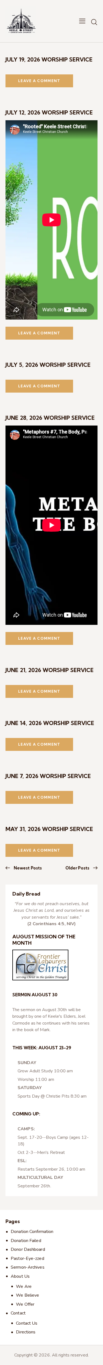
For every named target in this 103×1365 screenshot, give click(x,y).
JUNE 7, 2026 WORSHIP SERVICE (48, 776)
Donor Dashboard (28, 1249)
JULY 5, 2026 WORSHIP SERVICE (48, 364)
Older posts (77, 868)
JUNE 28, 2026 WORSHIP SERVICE (50, 417)
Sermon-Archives (27, 1267)
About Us (20, 1276)
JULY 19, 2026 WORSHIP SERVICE (49, 59)
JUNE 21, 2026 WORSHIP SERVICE (49, 670)
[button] (82, 21)
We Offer (25, 1304)
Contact (18, 1313)
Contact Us (26, 1323)
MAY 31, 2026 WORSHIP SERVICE (49, 829)
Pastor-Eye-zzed (27, 1258)
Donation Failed (26, 1241)
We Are (24, 1286)
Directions (25, 1332)
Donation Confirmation (32, 1232)
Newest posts (28, 868)
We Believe (27, 1295)
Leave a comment (39, 81)
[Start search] (94, 22)
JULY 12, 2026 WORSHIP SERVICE (49, 112)
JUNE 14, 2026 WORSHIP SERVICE (49, 723)
